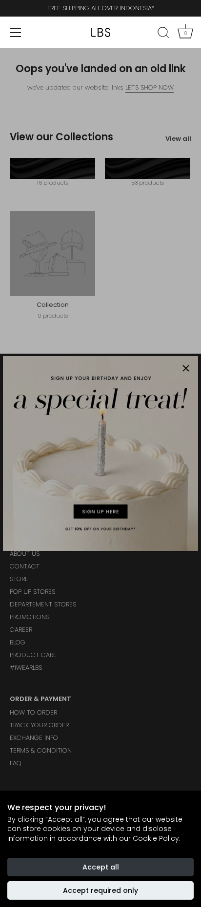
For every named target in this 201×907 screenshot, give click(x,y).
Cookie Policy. (157, 838)
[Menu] (15, 32)
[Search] (163, 34)
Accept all (100, 867)
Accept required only (100, 890)
